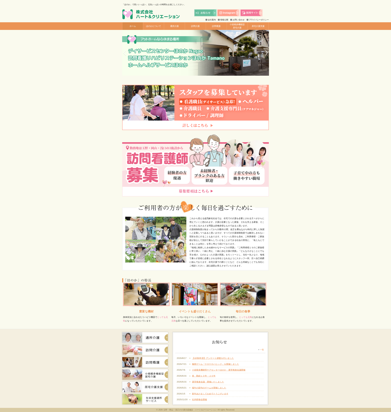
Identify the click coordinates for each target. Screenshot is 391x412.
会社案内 (212, 20)
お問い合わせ (239, 20)
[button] (124, 53)
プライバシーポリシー (259, 20)
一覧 (262, 350)
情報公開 (224, 20)
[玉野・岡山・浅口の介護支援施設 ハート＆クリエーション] (151, 18)
